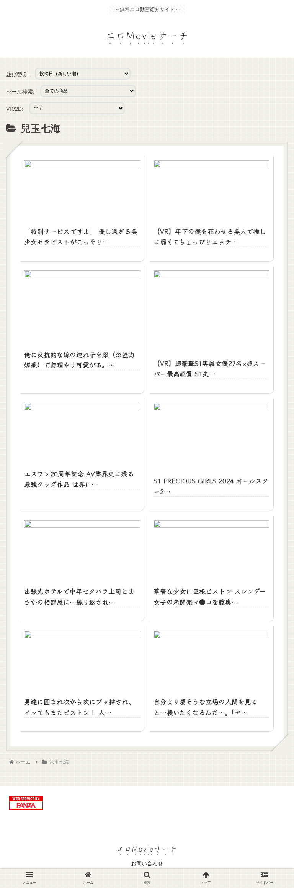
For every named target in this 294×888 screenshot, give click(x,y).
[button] (271, 728)
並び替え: (17, 74)
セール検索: (20, 92)
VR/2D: (14, 109)
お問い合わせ (147, 863)
